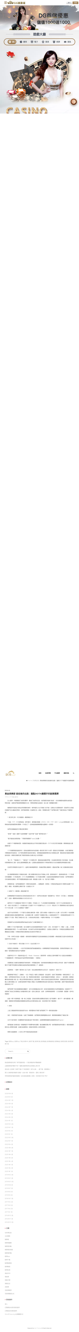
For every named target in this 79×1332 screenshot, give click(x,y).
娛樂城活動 (8, 1246)
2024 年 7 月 (9, 1107)
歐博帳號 (57, 1041)
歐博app (11, 1041)
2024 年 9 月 (9, 1104)
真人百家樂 (47, 905)
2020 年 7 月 (9, 1151)
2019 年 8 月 (9, 1185)
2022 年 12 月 (9, 1137)
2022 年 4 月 (9, 1144)
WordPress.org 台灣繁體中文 (14, 1314)
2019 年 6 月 (9, 1192)
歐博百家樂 (64, 1041)
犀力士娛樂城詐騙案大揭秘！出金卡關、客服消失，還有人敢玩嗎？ (25, 1072)
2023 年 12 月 (9, 1124)
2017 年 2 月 (9, 1209)
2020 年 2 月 (9, 1168)
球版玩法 (7, 1283)
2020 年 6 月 (9, 1154)
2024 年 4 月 (9, 1110)
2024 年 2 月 (9, 1117)
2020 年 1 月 (9, 1171)
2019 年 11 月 (9, 1178)
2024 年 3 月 (9, 1114)
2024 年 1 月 (9, 1120)
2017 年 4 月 (9, 1202)
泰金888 (7, 1273)
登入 (6, 1304)
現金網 (7, 1277)
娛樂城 (7, 1239)
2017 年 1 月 (8, 1212)
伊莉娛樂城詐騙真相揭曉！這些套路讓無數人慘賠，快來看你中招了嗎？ (26, 1076)
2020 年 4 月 (9, 1161)
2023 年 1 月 (9, 1134)
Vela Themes (37, 1328)
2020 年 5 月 (9, 1158)
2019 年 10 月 (9, 1181)
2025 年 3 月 (9, 1097)
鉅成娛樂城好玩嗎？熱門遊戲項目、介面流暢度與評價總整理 (23, 1062)
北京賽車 (7, 1236)
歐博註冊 (36, 780)
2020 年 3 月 (9, 1165)
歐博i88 (25, 1041)
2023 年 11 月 (9, 1127)
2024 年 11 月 (9, 1100)
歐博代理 (37, 1041)
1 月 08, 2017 (8, 797)
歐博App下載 (19, 1041)
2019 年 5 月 (9, 1195)
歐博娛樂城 (50, 1041)
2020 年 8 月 (9, 1148)
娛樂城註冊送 (9, 1250)
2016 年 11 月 (9, 1219)
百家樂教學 (8, 1290)
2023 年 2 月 (9, 1131)
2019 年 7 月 (9, 1188)
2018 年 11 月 (9, 1198)
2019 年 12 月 (9, 1175)
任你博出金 (8, 1233)
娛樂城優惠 (8, 1243)
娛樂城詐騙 (8, 1253)
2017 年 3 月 (9, 1205)
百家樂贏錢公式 (9, 1293)
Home (30, 780)
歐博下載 (31, 1041)
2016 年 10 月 (9, 1222)
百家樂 (7, 1287)
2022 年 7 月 (9, 1141)
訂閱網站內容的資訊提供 (12, 1307)
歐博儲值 (43, 1041)
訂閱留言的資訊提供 (11, 1311)
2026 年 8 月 (9, 1093)
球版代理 (7, 1280)
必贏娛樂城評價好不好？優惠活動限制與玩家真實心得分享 (22, 1066)
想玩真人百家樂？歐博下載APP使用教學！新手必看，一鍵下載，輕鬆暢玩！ (28, 1069)
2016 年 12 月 (9, 1215)
